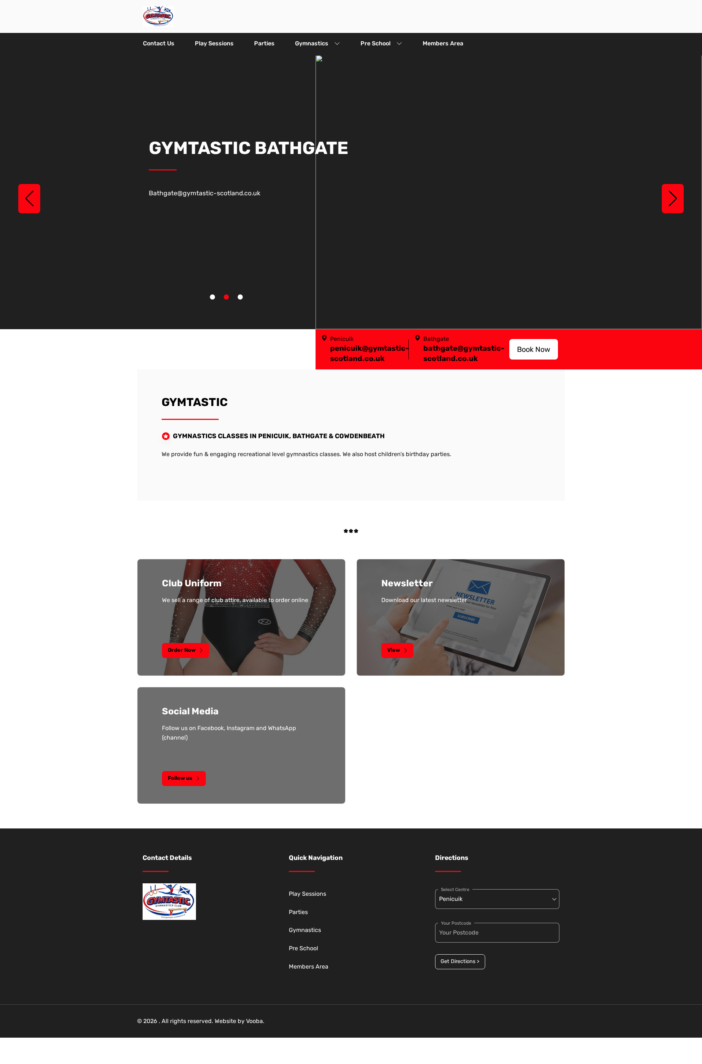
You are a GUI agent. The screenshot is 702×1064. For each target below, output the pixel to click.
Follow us (180, 778)
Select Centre (455, 889)
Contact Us (158, 43)
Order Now (182, 650)
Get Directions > (460, 961)
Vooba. (255, 1021)
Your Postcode (456, 923)
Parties (264, 43)
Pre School (375, 43)
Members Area (443, 43)
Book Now (533, 349)
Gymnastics (311, 43)
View (393, 650)
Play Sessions (214, 43)
